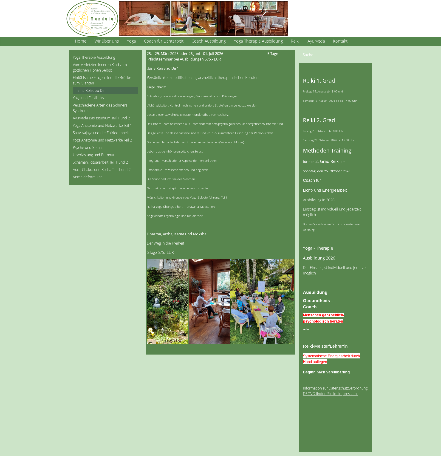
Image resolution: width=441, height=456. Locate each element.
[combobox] (326, 55)
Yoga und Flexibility (88, 97)
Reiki (295, 41)
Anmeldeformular (87, 176)
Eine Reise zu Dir (91, 90)
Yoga (131, 41)
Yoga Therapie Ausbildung (258, 41)
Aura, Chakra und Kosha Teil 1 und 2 (102, 169)
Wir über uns (106, 41)
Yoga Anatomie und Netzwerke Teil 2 (102, 140)
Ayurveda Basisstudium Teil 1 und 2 (101, 118)
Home (80, 41)
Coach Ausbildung (209, 41)
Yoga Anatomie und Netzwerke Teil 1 (102, 125)
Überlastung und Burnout (93, 154)
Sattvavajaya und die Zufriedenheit (101, 132)
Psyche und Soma (87, 147)
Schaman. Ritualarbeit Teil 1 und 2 (100, 162)
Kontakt (340, 41)
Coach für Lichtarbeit (164, 41)
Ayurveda (316, 41)
